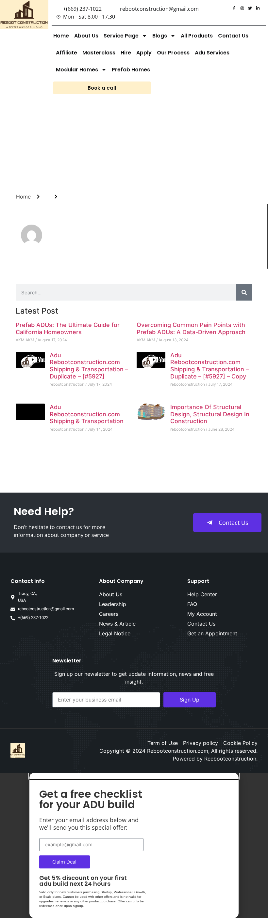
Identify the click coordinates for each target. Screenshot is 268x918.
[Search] (244, 292)
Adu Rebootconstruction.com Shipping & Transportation (87, 414)
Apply (144, 52)
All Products (197, 35)
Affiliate (66, 52)
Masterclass (98, 52)
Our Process (173, 52)
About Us (86, 35)
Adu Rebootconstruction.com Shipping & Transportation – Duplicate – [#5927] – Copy (209, 366)
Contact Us (233, 35)
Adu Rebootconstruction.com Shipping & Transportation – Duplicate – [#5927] (89, 366)
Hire (126, 52)
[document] (134, 845)
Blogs (159, 35)
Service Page (121, 35)
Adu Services (212, 52)
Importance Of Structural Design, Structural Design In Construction (209, 414)
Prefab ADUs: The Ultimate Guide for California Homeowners (68, 328)
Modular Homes (77, 69)
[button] (134, 776)
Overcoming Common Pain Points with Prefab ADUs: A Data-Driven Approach (191, 328)
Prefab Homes (131, 69)
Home (61, 35)
